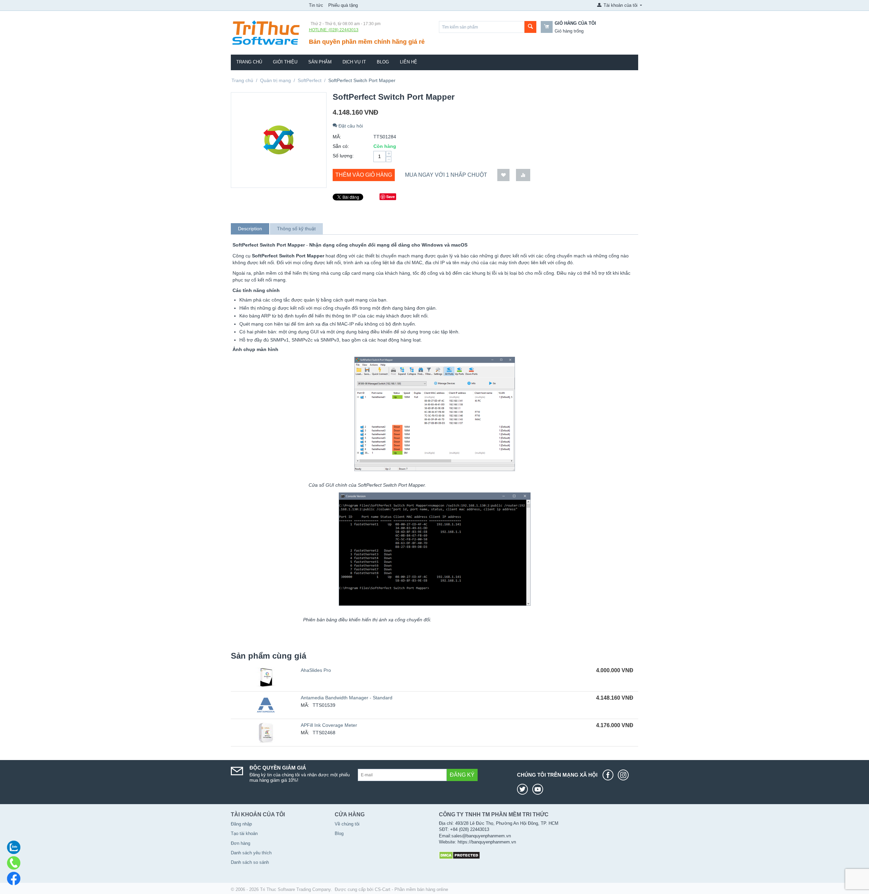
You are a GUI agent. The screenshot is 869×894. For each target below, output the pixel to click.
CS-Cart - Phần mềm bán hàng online (411, 889)
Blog (383, 61)
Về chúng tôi (347, 824)
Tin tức (316, 5)
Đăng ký (462, 775)
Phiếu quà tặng (343, 5)
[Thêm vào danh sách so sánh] (523, 175)
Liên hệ (408, 61)
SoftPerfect (309, 80)
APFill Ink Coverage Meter (329, 725)
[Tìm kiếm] (530, 27)
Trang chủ (249, 61)
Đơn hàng (240, 843)
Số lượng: (343, 155)
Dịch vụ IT (354, 61)
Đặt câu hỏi (350, 126)
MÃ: (337, 136)
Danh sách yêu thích (251, 852)
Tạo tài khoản (244, 833)
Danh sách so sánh (250, 862)
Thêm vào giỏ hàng (363, 175)
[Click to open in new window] (610, 775)
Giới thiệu (285, 61)
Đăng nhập (241, 824)
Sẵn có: (341, 146)
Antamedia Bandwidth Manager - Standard (346, 697)
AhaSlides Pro (316, 670)
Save (390, 196)
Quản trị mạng (275, 80)
